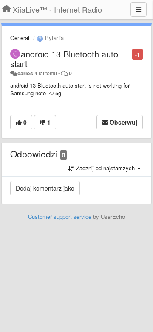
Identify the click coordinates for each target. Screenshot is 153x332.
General (19, 38)
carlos (25, 73)
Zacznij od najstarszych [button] (105, 168)
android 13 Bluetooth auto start (64, 59)
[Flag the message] (127, 54)
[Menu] (138, 9)
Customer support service (59, 216)
